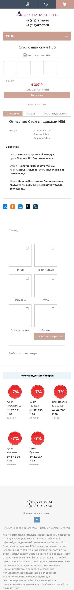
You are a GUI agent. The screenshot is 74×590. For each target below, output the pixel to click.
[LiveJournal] (36, 207)
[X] (28, 207)
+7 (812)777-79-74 (37, 20)
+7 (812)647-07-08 (37, 25)
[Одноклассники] (13, 207)
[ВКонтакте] (6, 207)
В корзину (37, 95)
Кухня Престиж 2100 (34, 452)
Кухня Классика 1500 (12, 452)
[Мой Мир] (21, 207)
